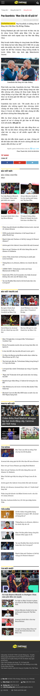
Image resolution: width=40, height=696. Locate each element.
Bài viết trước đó (9, 291)
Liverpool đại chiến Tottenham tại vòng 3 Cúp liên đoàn (20, 370)
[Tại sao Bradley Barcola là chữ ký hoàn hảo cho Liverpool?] (7, 546)
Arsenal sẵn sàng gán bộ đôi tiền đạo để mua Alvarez (20, 461)
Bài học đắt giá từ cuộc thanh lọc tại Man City (29, 329)
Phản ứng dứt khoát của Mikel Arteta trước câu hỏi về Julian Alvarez (20, 228)
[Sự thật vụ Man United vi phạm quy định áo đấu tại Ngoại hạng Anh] (8, 603)
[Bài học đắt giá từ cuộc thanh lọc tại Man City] (30, 320)
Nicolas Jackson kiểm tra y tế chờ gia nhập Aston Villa (18, 501)
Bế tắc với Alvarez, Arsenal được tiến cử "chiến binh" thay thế (20, 488)
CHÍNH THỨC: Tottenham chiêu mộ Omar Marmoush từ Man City (17, 270)
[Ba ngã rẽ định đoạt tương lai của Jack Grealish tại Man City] (10, 300)
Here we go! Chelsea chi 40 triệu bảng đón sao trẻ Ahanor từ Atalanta (19, 250)
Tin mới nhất (7, 568)
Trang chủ (4, 10)
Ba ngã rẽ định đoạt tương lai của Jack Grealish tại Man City (8, 310)
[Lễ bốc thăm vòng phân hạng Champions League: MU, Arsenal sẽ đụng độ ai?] (7, 515)
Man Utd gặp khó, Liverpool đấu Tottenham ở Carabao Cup (18, 340)
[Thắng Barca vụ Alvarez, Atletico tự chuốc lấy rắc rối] (7, 525)
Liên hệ (5, 690)
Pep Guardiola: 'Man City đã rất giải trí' (19, 15)
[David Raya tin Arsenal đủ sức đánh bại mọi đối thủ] (10, 320)
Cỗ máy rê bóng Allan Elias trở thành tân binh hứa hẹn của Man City (29, 218)
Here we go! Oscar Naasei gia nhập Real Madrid (18, 466)
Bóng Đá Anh (28, 10)
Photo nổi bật (8, 403)
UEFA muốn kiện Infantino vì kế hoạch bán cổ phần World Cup (18, 234)
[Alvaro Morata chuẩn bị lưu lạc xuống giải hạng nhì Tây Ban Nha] (30, 188)
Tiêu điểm (5, 509)
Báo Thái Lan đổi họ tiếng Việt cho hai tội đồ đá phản (26, 451)
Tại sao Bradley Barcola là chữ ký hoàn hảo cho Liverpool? (19, 282)
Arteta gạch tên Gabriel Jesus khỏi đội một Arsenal (20, 245)
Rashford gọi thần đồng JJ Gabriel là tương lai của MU (20, 382)
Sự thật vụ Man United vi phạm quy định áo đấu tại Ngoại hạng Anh (26, 602)
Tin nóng (5, 447)
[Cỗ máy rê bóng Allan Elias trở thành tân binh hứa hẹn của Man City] (30, 208)
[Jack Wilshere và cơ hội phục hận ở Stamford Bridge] (30, 300)
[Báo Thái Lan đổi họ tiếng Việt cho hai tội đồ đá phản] (7, 453)
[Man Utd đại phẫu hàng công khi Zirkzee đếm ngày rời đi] (7, 535)
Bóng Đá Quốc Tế (16, 10)
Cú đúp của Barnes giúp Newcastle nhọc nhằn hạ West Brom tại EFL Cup (19, 356)
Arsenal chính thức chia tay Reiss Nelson (9, 217)
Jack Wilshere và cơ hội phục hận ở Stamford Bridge (29, 310)
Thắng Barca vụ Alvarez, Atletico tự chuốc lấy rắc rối (19, 264)
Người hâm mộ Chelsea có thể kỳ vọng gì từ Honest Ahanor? (20, 240)
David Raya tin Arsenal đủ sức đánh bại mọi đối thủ (9, 330)
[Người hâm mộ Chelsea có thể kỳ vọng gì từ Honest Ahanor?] (7, 556)
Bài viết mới (6, 171)
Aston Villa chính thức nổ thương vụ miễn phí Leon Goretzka (18, 258)
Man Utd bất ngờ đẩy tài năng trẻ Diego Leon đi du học (19, 477)
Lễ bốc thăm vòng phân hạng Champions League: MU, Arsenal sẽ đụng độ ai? (26, 514)
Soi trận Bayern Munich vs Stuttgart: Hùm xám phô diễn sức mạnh (9, 198)
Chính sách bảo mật (20, 690)
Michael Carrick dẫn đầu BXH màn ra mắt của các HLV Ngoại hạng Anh (20, 394)
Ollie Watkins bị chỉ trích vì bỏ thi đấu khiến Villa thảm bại (20, 388)
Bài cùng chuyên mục (9, 176)
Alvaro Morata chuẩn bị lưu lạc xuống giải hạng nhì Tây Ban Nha (29, 198)
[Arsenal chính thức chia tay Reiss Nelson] (10, 208)
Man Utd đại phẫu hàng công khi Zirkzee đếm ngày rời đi (27, 534)
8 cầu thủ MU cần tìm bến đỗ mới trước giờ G (18, 351)
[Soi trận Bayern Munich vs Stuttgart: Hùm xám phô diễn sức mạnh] (10, 188)
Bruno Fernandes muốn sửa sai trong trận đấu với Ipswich (20, 346)
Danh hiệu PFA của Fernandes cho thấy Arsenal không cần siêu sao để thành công (19, 276)
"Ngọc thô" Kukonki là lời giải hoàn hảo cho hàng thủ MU (19, 376)
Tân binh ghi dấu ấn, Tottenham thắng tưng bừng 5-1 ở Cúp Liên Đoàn (20, 362)
